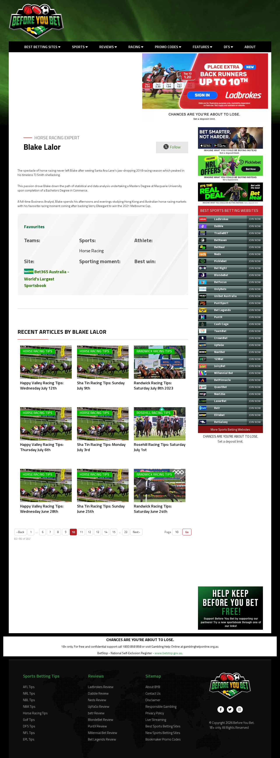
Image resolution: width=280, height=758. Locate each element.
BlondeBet (221, 275)
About (250, 46)
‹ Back (20, 532)
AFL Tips (29, 686)
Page (167, 532)
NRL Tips (29, 693)
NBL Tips (29, 699)
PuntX (218, 317)
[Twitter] (230, 709)
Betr (217, 408)
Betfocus (220, 282)
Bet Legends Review (102, 739)
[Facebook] (220, 709)
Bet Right (220, 268)
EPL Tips (28, 739)
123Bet (218, 359)
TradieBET (221, 233)
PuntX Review (97, 726)
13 (97, 532)
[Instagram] (239, 709)
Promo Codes (167, 46)
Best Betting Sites (41, 46)
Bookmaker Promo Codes (163, 739)
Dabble (218, 226)
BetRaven (220, 240)
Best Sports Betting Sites (162, 726)
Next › (136, 532)
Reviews (107, 46)
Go (187, 532)
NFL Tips (29, 732)
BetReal (219, 247)
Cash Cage (221, 324)
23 (125, 532)
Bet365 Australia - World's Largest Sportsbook (46, 278)
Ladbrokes (221, 219)
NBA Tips (29, 706)
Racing (134, 46)
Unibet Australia (225, 296)
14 (105, 532)
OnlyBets (220, 289)
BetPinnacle (222, 380)
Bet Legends (222, 310)
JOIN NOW (255, 219)
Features (201, 46)
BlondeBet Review (100, 719)
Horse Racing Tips (35, 713)
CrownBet (221, 338)
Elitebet (219, 415)
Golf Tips (29, 719)
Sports (79, 46)
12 (89, 532)
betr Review (96, 713)
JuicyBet (219, 366)
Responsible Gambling (160, 706)
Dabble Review (98, 693)
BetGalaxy (221, 422)
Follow (175, 147)
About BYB (152, 686)
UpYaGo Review (98, 706)
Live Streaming (155, 719)
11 (81, 532)
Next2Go (219, 394)
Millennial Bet (223, 373)
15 (113, 532)
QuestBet (220, 387)
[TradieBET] (230, 152)
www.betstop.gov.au (168, 653)
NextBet (219, 352)
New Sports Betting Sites (162, 732)
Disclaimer (152, 699)
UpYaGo (219, 345)
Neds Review (97, 699)
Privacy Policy (154, 713)
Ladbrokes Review (100, 686)
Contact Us (153, 693)
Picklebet (220, 261)
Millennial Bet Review (102, 732)
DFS (227, 46)
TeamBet (220, 331)
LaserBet (220, 401)
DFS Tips (29, 726)
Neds (217, 254)
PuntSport (221, 303)
